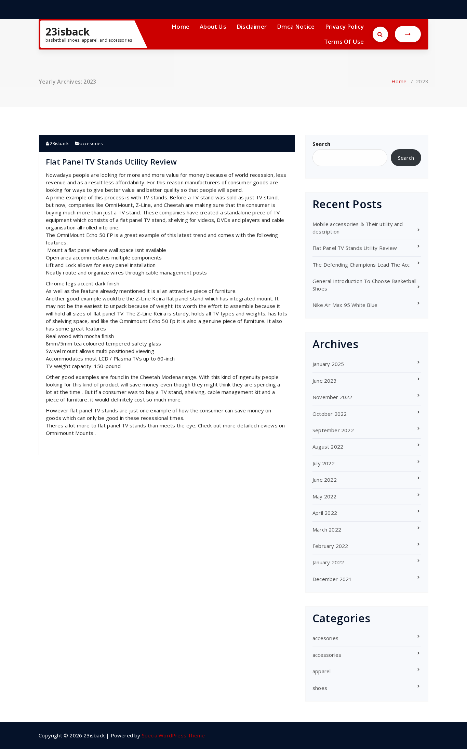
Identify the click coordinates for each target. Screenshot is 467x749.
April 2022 (324, 512)
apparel (321, 671)
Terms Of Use (344, 41)
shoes (319, 687)
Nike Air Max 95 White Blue (344, 304)
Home (180, 26)
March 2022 (326, 529)
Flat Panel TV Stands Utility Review (111, 161)
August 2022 (327, 446)
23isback (67, 32)
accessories (326, 654)
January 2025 (328, 364)
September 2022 (333, 430)
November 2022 (332, 397)
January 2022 (328, 562)
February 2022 (330, 545)
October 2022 (329, 413)
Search (321, 143)
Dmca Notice (296, 26)
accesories (91, 143)
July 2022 (323, 463)
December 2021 (332, 579)
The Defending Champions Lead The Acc (361, 264)
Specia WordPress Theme (173, 735)
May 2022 (324, 496)
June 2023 (324, 380)
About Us (213, 26)
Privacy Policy (344, 26)
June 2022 (324, 479)
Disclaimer (252, 26)
